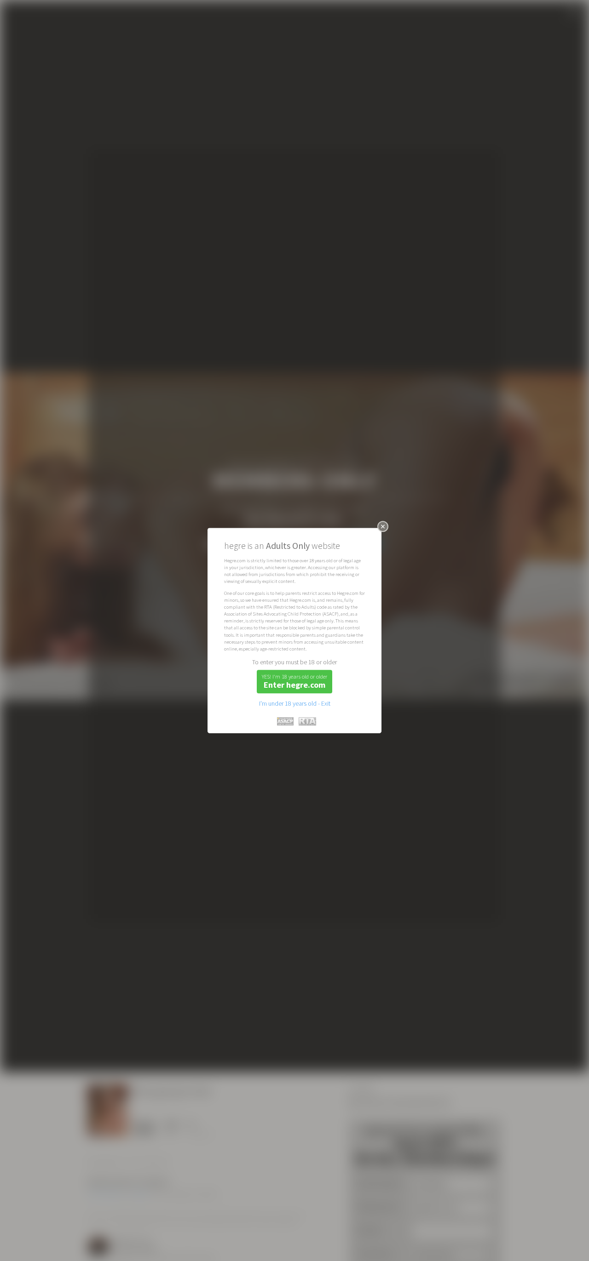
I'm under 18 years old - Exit (294, 703)
